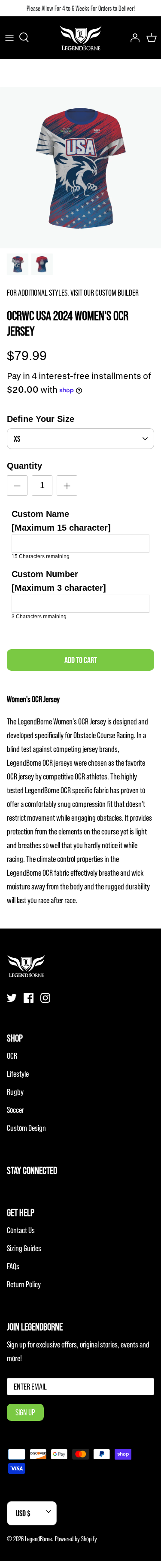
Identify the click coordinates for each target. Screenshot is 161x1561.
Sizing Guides (24, 1248)
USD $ (23, 1513)
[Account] (132, 37)
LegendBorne (38, 1539)
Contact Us (21, 1230)
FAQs (13, 1266)
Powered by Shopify (76, 1539)
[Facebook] (28, 998)
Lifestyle (18, 1073)
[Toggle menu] (9, 37)
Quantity (24, 465)
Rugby (15, 1092)
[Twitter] (12, 998)
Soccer (15, 1110)
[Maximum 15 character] (61, 520)
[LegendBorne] (80, 37)
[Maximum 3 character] (59, 581)
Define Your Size (40, 419)
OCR (12, 1055)
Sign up (25, 1412)
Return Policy (24, 1284)
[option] (80, 167)
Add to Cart (80, 660)
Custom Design (26, 1128)
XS (17, 438)
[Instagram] (45, 998)
